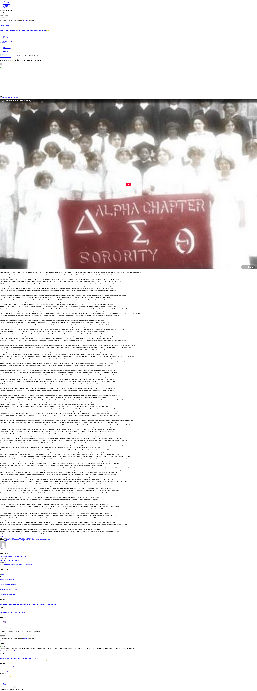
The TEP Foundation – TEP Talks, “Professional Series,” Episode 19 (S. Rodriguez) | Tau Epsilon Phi (28, 604)
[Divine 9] (2, 42)
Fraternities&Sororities (7, 2)
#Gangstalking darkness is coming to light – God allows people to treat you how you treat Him (20, 614)
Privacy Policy (26, 20)
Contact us (5, 37)
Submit (14, 686)
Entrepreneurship (6, 4)
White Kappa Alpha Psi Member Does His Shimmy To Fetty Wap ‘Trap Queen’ (17, 609)
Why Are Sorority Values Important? (8, 584)
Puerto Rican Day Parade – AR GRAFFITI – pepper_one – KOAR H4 (15, 671)
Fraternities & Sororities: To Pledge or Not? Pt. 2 (11, 560)
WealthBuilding (6, 5)
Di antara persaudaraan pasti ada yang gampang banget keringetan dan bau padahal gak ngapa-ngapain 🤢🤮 (24, 30)
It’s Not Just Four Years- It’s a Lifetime (8, 589)
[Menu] (0, 34)
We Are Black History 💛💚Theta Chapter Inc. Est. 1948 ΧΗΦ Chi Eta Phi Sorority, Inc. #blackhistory (22, 676)
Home (4, 1)
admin (4, 64)
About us (5, 36)
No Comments (20, 64)
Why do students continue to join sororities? (14, 540)
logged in (8, 571)
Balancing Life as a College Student (7, 579)
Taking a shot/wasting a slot (6, 25)
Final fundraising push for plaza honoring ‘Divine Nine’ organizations (16, 564)
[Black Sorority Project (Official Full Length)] (25, 95)
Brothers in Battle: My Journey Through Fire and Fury (12, 666)
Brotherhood (5, 6)
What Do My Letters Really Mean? (7, 594)
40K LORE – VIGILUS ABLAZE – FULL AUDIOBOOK (12, 612)
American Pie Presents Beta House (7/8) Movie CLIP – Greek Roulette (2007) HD (18, 27)
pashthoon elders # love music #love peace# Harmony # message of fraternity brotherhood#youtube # (28, 539)
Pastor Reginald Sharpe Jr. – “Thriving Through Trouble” (13, 556)
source (1, 536)
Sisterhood (5, 7)
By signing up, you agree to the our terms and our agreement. (17, 20)
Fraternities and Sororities (5, 57)
